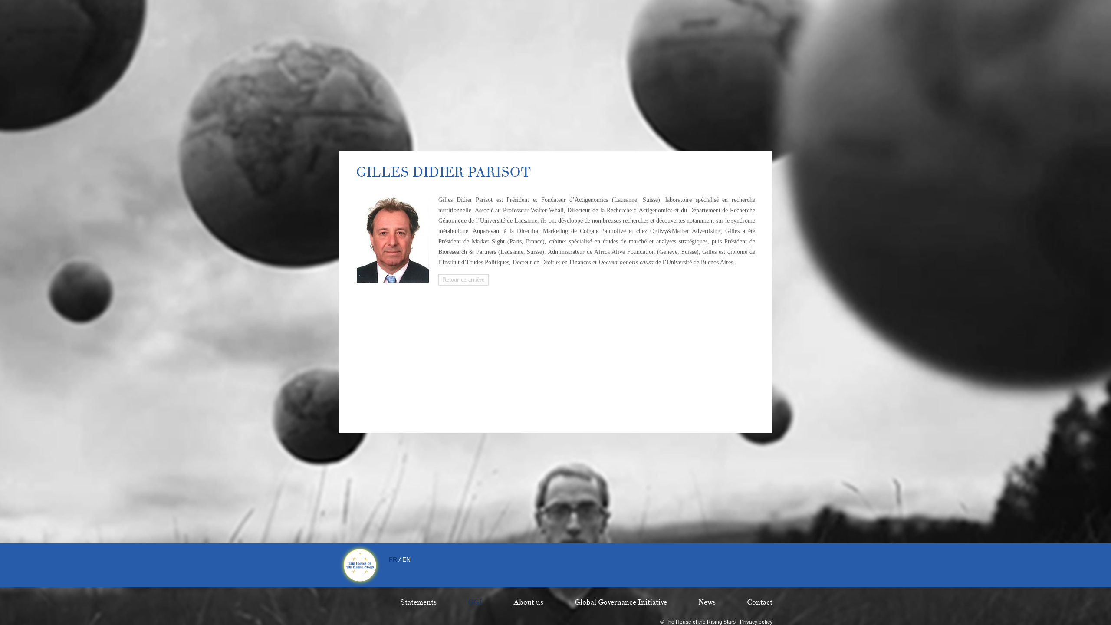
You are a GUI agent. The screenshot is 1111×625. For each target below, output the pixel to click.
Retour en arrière (463, 279)
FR (393, 559)
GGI (475, 602)
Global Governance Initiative (621, 602)
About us (528, 602)
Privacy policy (756, 622)
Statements (418, 602)
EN (406, 559)
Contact (759, 602)
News (707, 602)
